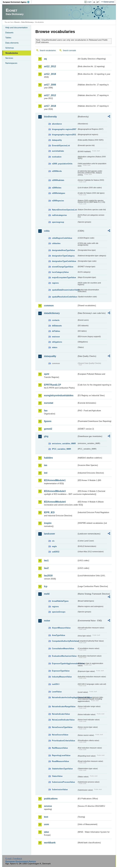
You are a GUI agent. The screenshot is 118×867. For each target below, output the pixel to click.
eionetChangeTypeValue (62, 267)
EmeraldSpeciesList (61, 145)
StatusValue (57, 776)
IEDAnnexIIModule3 (55, 491)
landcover (49, 533)
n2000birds (57, 171)
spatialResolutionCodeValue (64, 297)
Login (89, 2)
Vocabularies (11, 53)
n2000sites (56, 188)
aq (45, 59)
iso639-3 (55, 684)
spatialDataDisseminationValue (64, 290)
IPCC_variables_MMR (61, 449)
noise (47, 620)
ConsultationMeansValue (63, 648)
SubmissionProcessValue (63, 782)
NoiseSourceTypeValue (62, 727)
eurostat (48, 403)
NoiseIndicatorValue (61, 714)
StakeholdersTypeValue (62, 769)
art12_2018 (50, 74)
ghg (46, 436)
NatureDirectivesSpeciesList (64, 210)
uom (46, 824)
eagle (54, 546)
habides (48, 458)
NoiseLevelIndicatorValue (63, 720)
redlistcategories (59, 215)
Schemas (9, 48)
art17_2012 (50, 95)
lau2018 (48, 575)
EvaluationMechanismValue (64, 656)
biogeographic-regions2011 (64, 135)
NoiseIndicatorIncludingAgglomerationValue (64, 697)
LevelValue (57, 692)
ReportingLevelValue (61, 755)
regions (55, 283)
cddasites (56, 243)
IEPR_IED (49, 512)
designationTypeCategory (63, 256)
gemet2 (48, 429)
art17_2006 (50, 84)
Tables (8, 37)
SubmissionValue (60, 789)
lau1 (46, 560)
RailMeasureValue (60, 748)
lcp (45, 586)
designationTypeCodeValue (64, 261)
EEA (17, 2)
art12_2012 (50, 66)
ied (45, 473)
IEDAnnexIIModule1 (55, 480)
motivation (56, 157)
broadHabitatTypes (60, 601)
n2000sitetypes (58, 193)
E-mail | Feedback (13, 858)
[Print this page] (94, 2)
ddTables (56, 331)
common (49, 305)
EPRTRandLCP (52, 385)
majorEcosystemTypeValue (64, 277)
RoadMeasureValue (60, 761)
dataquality (57, 140)
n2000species (58, 201)
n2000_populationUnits (62, 164)
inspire (48, 523)
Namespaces (11, 63)
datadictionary (52, 313)
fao (45, 410)
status (54, 347)
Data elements (12, 43)
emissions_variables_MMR (64, 443)
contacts (55, 320)
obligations (57, 342)
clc (53, 541)
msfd (47, 594)
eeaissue (56, 337)
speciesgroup (58, 222)
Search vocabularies (48, 50)
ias (45, 465)
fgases (47, 421)
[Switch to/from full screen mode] (98, 2)
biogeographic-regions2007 (64, 129)
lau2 (46, 568)
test (46, 817)
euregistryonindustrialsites (58, 395)
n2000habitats (58, 180)
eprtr (46, 374)
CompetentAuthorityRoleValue (64, 641)
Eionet (16, 22)
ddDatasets (57, 326)
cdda (47, 231)
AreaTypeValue (58, 635)
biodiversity (50, 116)
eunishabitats (58, 151)
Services (9, 58)
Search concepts (69, 50)
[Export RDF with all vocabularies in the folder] (109, 117)
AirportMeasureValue (61, 628)
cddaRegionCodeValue (62, 238)
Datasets (9, 32)
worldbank (50, 842)
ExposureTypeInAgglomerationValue (64, 663)
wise (46, 832)
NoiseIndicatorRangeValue (63, 706)
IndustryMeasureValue (62, 677)
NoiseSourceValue (60, 735)
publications (51, 798)
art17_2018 (50, 106)
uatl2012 (55, 552)
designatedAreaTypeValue (63, 250)
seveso (48, 806)
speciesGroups (58, 612)
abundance (57, 124)
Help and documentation (16, 27)
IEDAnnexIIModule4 (55, 502)
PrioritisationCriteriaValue (63, 741)
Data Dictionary (27, 22)
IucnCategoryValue (60, 272)
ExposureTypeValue (61, 671)
